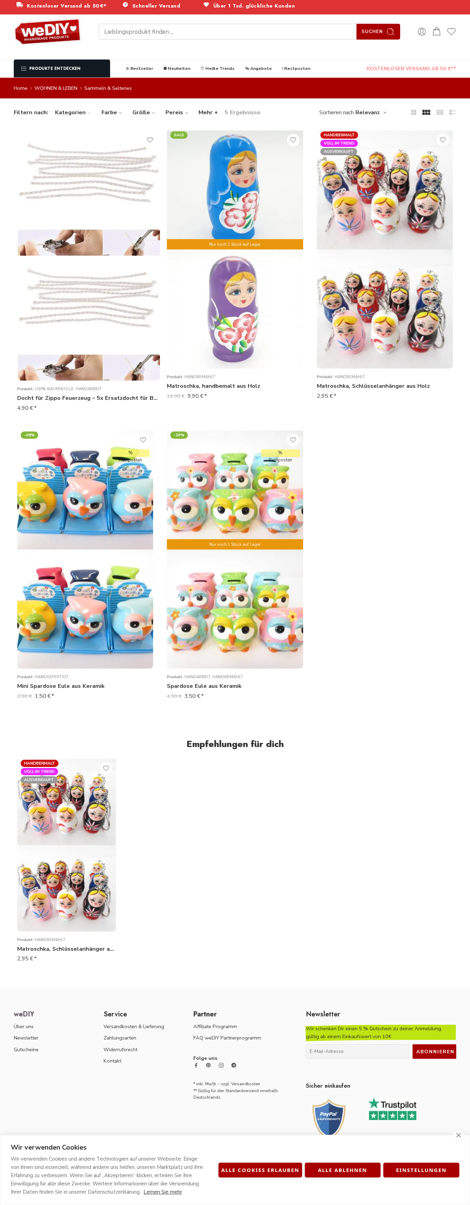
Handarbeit (89, 389)
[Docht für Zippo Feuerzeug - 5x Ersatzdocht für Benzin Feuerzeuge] (88, 318)
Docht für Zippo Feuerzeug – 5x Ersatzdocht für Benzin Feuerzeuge (88, 398)
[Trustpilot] (392, 1108)
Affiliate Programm (215, 1026)
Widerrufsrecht (120, 1049)
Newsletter (26, 1037)
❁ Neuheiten (176, 68)
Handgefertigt (51, 677)
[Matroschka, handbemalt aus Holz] (235, 309)
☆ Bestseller (139, 68)
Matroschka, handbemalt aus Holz (213, 386)
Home (21, 88)
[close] (458, 1135)
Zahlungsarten (120, 1037)
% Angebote (258, 68)
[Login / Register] (422, 31)
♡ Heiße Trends (218, 68)
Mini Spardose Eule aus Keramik (61, 686)
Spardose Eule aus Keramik (204, 686)
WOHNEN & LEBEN (55, 88)
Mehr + (208, 112)
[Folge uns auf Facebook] (196, 1065)
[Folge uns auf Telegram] (233, 1065)
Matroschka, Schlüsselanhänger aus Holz (373, 386)
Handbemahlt (199, 377)
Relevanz (367, 112)
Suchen (372, 32)
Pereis (174, 112)
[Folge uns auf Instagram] (221, 1065)
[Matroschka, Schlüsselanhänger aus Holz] (385, 309)
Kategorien (70, 112)
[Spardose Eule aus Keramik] (235, 609)
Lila (185, 348)
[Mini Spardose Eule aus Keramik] (85, 609)
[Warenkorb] (436, 31)
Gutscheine (26, 1049)
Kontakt (112, 1060)
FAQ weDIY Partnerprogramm (227, 1037)
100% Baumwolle (54, 389)
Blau (185, 327)
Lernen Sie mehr (162, 1191)
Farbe (109, 112)
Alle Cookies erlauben (260, 1169)
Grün (185, 338)
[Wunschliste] (150, 140)
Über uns (24, 1026)
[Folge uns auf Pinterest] (208, 1065)
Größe (141, 112)
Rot (185, 358)
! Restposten (296, 68)
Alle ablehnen (342, 1169)
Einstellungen (421, 1169)
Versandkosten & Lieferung (134, 1026)
